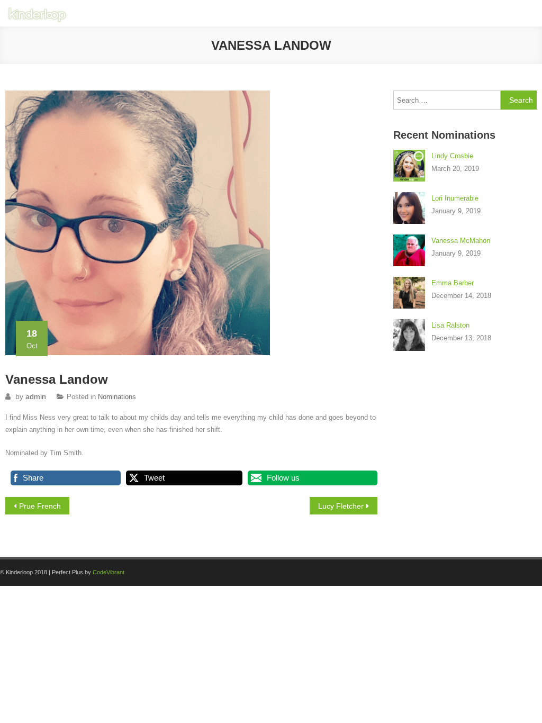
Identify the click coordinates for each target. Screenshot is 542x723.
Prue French (40, 506)
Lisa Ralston (450, 325)
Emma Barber (452, 283)
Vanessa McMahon (460, 241)
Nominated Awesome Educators (476, 13)
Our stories (284, 13)
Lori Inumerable (454, 198)
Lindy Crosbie (452, 156)
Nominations (117, 397)
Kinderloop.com (342, 13)
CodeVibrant (108, 572)
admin (35, 396)
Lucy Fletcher (341, 506)
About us (396, 13)
